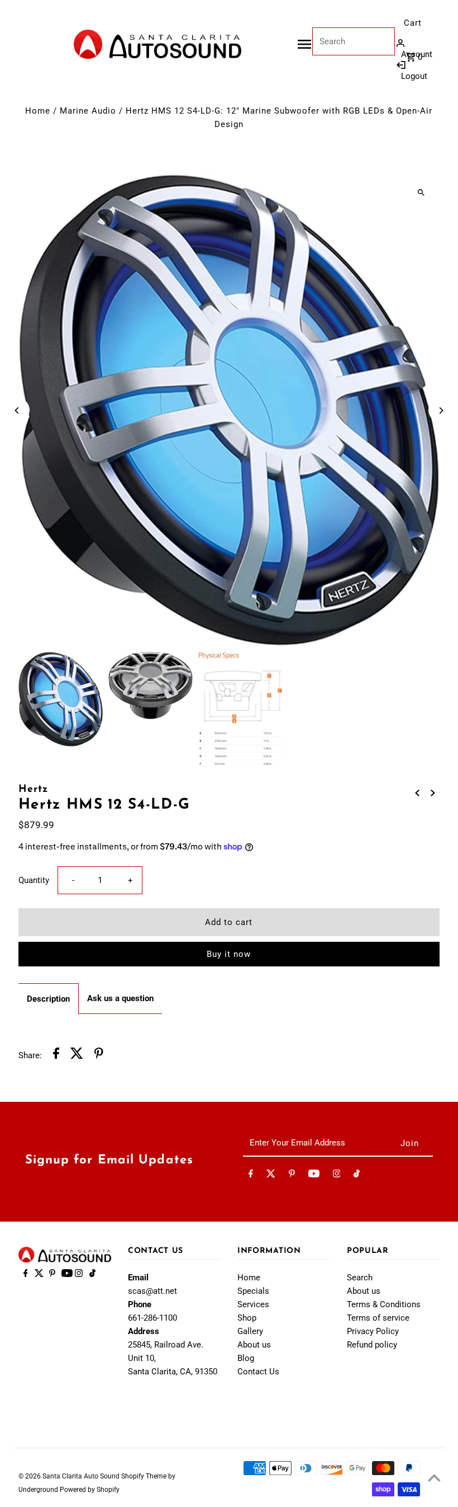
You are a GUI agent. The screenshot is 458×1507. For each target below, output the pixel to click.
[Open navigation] (304, 44)
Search (360, 1278)
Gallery (250, 1331)
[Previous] (17, 410)
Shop (246, 1318)
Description (48, 999)
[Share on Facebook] (56, 1055)
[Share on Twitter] (76, 1055)
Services (253, 1304)
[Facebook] (251, 1175)
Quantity (33, 880)
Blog (245, 1358)
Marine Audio (88, 111)
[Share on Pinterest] (98, 1055)
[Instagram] (337, 1175)
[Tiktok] (357, 1175)
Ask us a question (120, 998)
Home (37, 111)
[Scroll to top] (434, 1477)
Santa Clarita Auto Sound (81, 1476)
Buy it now (229, 954)
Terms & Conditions (384, 1304)
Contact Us (258, 1372)
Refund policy (372, 1345)
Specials (253, 1291)
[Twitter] (270, 1175)
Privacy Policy (373, 1331)
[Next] (441, 410)
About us (254, 1345)
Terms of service (378, 1318)
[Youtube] (313, 1175)
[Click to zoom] (421, 192)
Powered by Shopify (90, 1490)
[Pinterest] (292, 1175)
